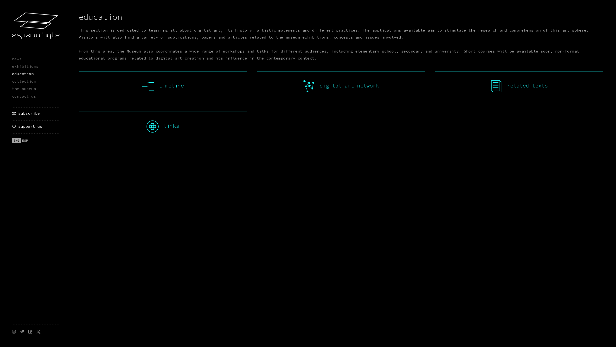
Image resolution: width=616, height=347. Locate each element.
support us (29, 126)
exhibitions (25, 66)
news (17, 58)
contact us (24, 96)
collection (24, 81)
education (23, 73)
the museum (24, 88)
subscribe (28, 113)
